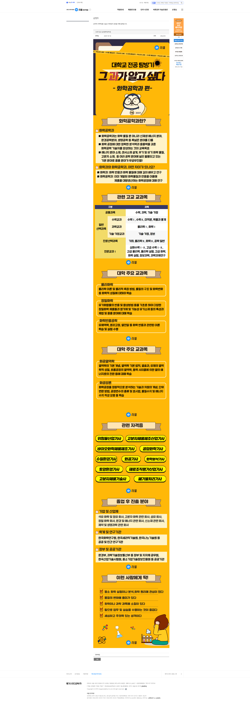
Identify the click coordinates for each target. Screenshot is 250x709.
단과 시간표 (145, 10)
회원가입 (146, 2)
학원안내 (120, 10)
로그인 (141, 2)
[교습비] (158, 698)
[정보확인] (144, 686)
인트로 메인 (80, 2)
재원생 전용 (132, 10)
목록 (97, 659)
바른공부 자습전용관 (160, 10)
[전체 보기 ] (151, 698)
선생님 (174, 10)
